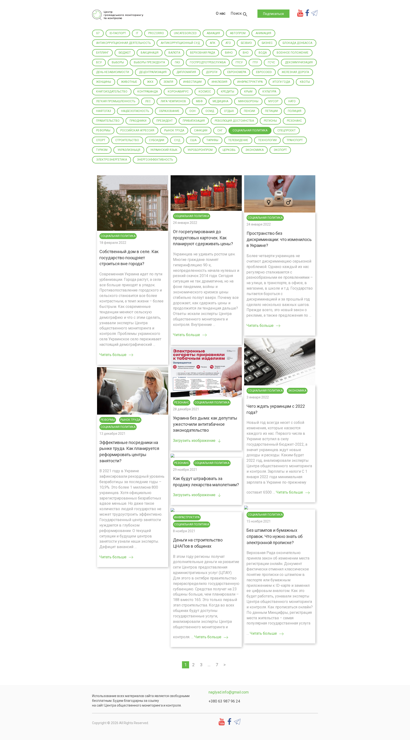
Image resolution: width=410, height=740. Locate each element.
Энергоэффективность (155, 159)
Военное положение (292, 52)
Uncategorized (185, 33)
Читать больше (112, 354)
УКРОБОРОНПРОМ (200, 150)
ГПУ (255, 62)
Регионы (270, 120)
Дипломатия (186, 72)
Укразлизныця (128, 150)
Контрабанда (147, 91)
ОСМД (209, 111)
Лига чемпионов (173, 101)
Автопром (238, 33)
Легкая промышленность (115, 101)
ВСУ (99, 62)
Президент (164, 120)
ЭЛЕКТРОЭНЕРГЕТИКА (111, 159)
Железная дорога (295, 72)
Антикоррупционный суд (180, 43)
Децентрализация (153, 72)
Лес (148, 101)
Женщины (103, 81)
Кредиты (227, 91)
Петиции (271, 111)
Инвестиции (192, 81)
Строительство (127, 140)
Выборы (118, 62)
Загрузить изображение (194, 440)
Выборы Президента (149, 62)
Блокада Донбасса (297, 43)
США (193, 140)
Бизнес (267, 43)
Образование (169, 111)
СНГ (220, 130)
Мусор (273, 101)
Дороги (211, 72)
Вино (229, 52)
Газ (177, 62)
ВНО (246, 52)
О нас (220, 13)
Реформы (103, 130)
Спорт (100, 140)
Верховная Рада (202, 52)
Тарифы (212, 140)
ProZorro (156, 33)
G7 (98, 33)
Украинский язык (163, 150)
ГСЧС (271, 62)
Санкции (200, 130)
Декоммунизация (299, 62)
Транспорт (295, 140)
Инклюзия (219, 81)
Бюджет (125, 52)
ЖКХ (150, 81)
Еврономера (236, 72)
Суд (177, 140)
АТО (228, 43)
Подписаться (273, 14)
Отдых (229, 111)
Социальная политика (250, 130)
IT (137, 33)
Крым (248, 91)
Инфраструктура (250, 81)
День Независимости (112, 72)
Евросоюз (264, 72)
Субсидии (156, 140)
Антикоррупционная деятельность (123, 43)
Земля (168, 81)
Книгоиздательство (111, 91)
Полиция (294, 111)
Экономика (254, 150)
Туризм (101, 150)
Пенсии (249, 111)
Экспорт (280, 150)
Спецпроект (286, 130)
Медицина (220, 101)
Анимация (263, 33)
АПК (212, 43)
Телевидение (238, 140)
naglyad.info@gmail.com (229, 692)
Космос (205, 91)
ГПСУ (239, 62)
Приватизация (194, 120)
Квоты (305, 81)
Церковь (229, 150)
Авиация (213, 33)
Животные (129, 81)
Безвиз (246, 43)
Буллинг (102, 52)
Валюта (174, 52)
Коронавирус (178, 91)
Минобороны (248, 101)
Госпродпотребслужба (208, 62)
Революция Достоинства (234, 120)
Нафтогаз (103, 111)
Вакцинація (149, 52)
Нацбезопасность (135, 111)
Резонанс (294, 120)
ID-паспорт (118, 33)
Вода (263, 52)
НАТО (292, 101)
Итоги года (281, 81)
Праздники (138, 120)
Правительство (108, 120)
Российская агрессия (137, 130)
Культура (269, 91)
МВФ (199, 101)
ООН (192, 111)
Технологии (267, 140)
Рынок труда (174, 130)
